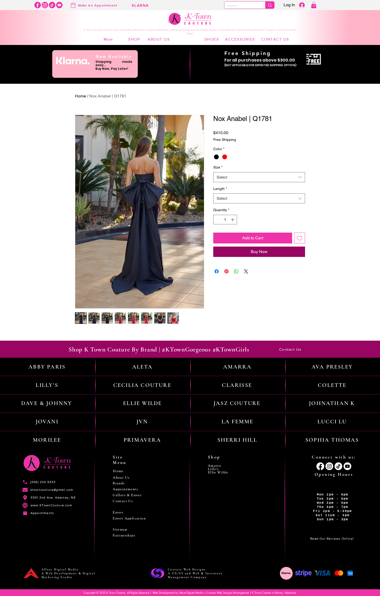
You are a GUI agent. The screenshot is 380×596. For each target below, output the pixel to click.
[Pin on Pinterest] (226, 271)
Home (80, 96)
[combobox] (259, 177)
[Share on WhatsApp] (236, 271)
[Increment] (233, 219)
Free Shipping (224, 139)
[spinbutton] (225, 219)
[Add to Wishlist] (299, 238)
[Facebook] (37, 5)
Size (218, 167)
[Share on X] (246, 271)
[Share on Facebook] (217, 271)
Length (220, 189)
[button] (313, 5)
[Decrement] (217, 219)
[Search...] (269, 5)
